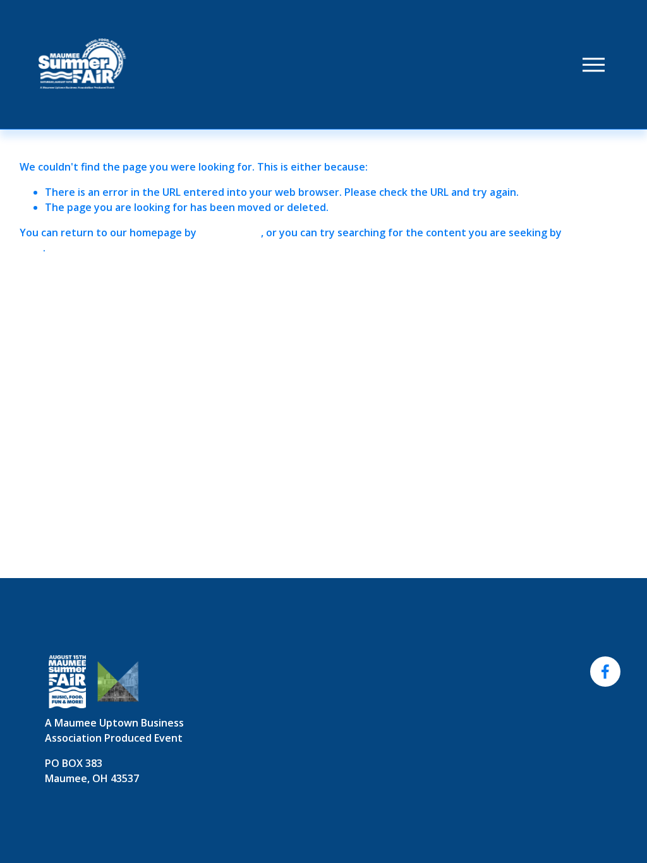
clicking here (230, 232)
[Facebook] (605, 671)
